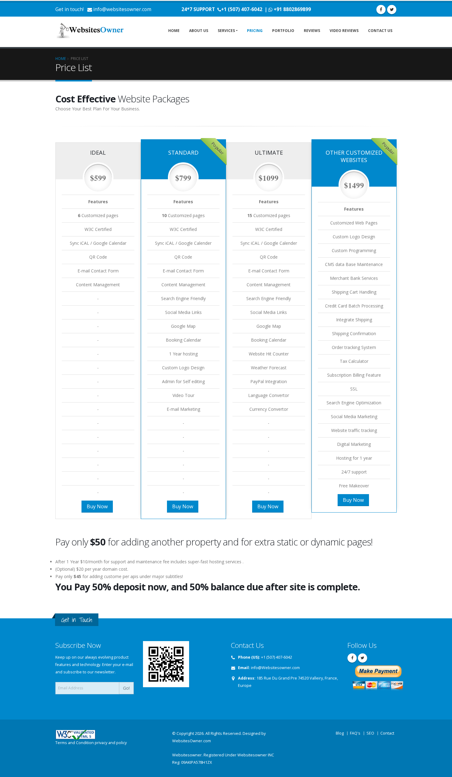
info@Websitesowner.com (275, 667)
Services (226, 30)
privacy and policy (111, 742)
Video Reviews (344, 30)
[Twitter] (391, 9)
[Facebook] (381, 9)
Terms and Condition (74, 742)
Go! (126, 688)
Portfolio (283, 30)
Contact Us (380, 30)
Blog (340, 733)
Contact (387, 733)
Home (174, 30)
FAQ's (355, 733)
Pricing (255, 30)
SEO (370, 733)
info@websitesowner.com (122, 9)
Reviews (312, 30)
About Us (198, 30)
